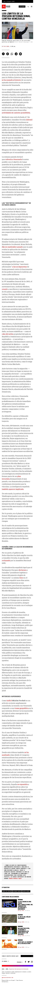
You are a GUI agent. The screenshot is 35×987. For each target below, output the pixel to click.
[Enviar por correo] (20, 54)
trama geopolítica (22, 708)
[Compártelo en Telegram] (16, 54)
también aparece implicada (13, 489)
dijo (3, 247)
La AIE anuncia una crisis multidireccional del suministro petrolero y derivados (25, 905)
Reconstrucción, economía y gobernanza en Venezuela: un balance (24, 931)
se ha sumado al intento (11, 80)
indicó (9, 700)
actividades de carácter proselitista (16, 112)
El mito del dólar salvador (24, 917)
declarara (22, 570)
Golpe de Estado (7, 891)
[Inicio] (6, 6)
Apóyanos (22, 6)
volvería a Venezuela (13, 159)
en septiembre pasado (14, 247)
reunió (4, 289)
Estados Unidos (17, 891)
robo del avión (7, 334)
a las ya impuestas (19, 266)
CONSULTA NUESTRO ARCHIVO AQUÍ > (11, 956)
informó (29, 119)
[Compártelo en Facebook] (3, 54)
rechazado (6, 560)
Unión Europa (26, 891)
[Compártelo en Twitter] (7, 54)
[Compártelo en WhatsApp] (11, 54)
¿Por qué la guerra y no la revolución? (25, 943)
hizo (21, 577)
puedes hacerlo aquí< (15, 878)
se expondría (22, 784)
